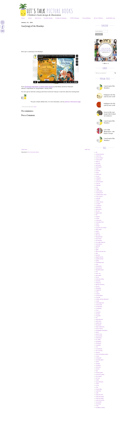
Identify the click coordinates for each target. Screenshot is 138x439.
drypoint (98, 216)
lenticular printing (100, 279)
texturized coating (100, 374)
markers (98, 293)
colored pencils (99, 192)
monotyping (98, 308)
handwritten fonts (100, 262)
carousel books (99, 181)
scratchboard (99, 348)
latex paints (98, 275)
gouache (98, 255)
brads (97, 168)
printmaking (98, 337)
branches (98, 170)
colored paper (99, 190)
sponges (98, 363)
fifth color (98, 235)
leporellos (98, 280)
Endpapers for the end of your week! (109, 95)
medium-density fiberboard (102, 299)
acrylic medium (99, 157)
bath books (98, 165)
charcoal (98, 183)
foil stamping (99, 240)
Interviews (38, 18)
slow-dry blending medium (102, 354)
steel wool (98, 367)
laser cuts (98, 273)
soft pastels (98, 358)
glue (97, 253)
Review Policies (98, 18)
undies (34, 106)
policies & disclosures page (72, 101)
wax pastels (98, 402)
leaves (97, 277)
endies (97, 224)
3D (96, 152)
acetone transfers (100, 154)
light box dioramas (100, 284)
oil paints (98, 313)
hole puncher (99, 268)
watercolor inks (99, 394)
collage (97, 189)
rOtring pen (98, 343)
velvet (97, 385)
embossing (98, 220)
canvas (97, 176)
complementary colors (101, 194)
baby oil (97, 161)
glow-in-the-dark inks (101, 251)
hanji (97, 264)
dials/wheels (99, 209)
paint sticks (98, 321)
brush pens (98, 174)
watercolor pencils (100, 400)
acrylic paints (99, 159)
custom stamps (99, 202)
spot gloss (98, 365)
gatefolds (98, 246)
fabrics (97, 231)
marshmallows (99, 295)
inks (97, 271)
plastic (97, 332)
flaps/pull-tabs (99, 236)
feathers (98, 233)
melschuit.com (110, 18)
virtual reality (99, 389)
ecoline (97, 218)
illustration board (99, 269)
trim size (98, 378)
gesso (97, 247)
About (30, 18)
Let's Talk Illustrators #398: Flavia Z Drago (109, 131)
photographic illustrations (101, 330)
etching (97, 225)
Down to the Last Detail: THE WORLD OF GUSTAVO (110, 114)
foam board (98, 238)
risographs (98, 345)
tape (97, 370)
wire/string (98, 403)
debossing (98, 207)
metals (97, 301)
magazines (98, 290)
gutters (97, 260)
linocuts (97, 286)
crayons (98, 200)
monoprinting (99, 306)
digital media (99, 213)
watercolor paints (100, 396)
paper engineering (100, 326)
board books (99, 167)
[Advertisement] (55, 39)
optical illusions (99, 319)
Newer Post (24, 149)
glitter (97, 249)
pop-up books (99, 335)
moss (97, 310)
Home (23, 18)
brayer (97, 172)
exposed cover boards (101, 227)
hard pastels (99, 266)
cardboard (98, 178)
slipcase (98, 352)
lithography (98, 288)
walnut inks (98, 391)
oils (96, 317)
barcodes (98, 163)
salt (97, 346)
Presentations (86, 18)
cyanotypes (98, 205)
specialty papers (100, 359)
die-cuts (98, 211)
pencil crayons (99, 328)
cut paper (98, 203)
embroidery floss (100, 222)
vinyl (97, 387)
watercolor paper (100, 398)
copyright (98, 198)
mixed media (99, 304)
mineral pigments (100, 302)
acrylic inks (98, 156)
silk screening (99, 350)
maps (97, 291)
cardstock (98, 179)
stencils (97, 369)
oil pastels (98, 315)
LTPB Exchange (74, 18)
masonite (98, 297)
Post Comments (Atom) (33, 152)
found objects (99, 244)
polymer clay (99, 334)
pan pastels (98, 324)
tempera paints (99, 372)
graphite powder (99, 258)
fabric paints (99, 229)
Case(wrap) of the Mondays (109, 87)
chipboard (98, 185)
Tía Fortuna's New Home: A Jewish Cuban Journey (38, 86)
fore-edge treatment (100, 242)
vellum (97, 383)
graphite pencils (99, 257)
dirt (96, 214)
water (97, 392)
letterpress (98, 282)
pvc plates (98, 339)
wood (97, 405)
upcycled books (99, 381)
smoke (97, 356)
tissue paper (99, 376)
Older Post (87, 149)
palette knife (98, 323)
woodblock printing (100, 407)
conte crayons (99, 196)
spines (97, 361)
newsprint (98, 312)
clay (97, 187)
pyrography (98, 341)
